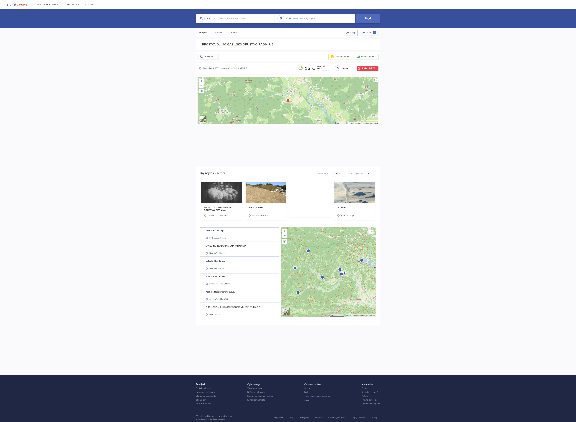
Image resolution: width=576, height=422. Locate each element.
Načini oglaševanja (256, 392)
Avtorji (365, 396)
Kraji (292, 417)
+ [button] (201, 81)
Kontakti (219, 32)
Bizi (78, 4)
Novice (47, 4)
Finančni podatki (368, 56)
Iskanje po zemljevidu (206, 396)
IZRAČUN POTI (369, 68)
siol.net (70, 4)
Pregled (203, 32)
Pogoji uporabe (358, 417)
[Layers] (202, 119)
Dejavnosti (278, 417)
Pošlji (352, 32)
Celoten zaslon (376, 80)
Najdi (368, 18)
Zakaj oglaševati (255, 388)
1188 (90, 4)
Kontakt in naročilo (256, 399)
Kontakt (318, 417)
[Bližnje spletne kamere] (337, 68)
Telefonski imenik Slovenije (317, 396)
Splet (38, 4)
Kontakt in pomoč (370, 392)
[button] (201, 91)
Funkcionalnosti (203, 388)
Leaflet (351, 123)
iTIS (84, 4)
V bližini (234, 32)
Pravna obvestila (370, 399)
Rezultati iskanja (204, 403)
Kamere (345, 68)
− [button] (201, 85)
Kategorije (304, 417)
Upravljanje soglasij (371, 403)
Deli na (369, 32)
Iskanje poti (201, 399)
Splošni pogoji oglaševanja (260, 396)
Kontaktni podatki (343, 56)
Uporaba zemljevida (205, 392)
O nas (364, 388)
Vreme (55, 4)
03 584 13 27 (210, 56)
